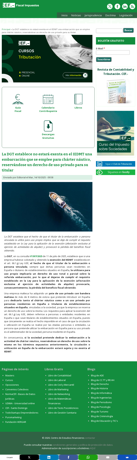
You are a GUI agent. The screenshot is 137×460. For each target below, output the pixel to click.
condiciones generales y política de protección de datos (83, 444)
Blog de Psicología (100, 407)
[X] (29, 457)
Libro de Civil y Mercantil (61, 384)
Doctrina (109, 15)
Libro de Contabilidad (59, 375)
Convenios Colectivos (17, 389)
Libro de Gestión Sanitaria (62, 412)
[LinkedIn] (49, 457)
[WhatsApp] (88, 457)
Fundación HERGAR (15, 422)
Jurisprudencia (92, 15)
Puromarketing (13, 417)
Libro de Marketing (58, 389)
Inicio (64, 15)
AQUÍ (92, 448)
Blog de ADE (97, 375)
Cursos (9, 380)
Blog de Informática (101, 393)
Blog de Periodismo (101, 402)
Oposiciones (12, 384)
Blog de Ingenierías (101, 397)
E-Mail (100, 48)
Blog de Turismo (99, 411)
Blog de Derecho (100, 384)
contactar (90, 437)
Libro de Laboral (57, 380)
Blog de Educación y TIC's (104, 420)
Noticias (76, 15)
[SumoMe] (127, 457)
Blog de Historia (99, 388)
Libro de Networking (59, 394)
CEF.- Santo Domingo (16, 408)
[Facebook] (68, 457)
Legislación (125, 15)
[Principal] (20, 7)
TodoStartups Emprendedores (21, 412)
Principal (6, 29)
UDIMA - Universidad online (20, 403)
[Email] (107, 457)
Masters (9, 375)
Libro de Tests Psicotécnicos (63, 408)
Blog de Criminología (102, 416)
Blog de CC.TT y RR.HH (102, 380)
